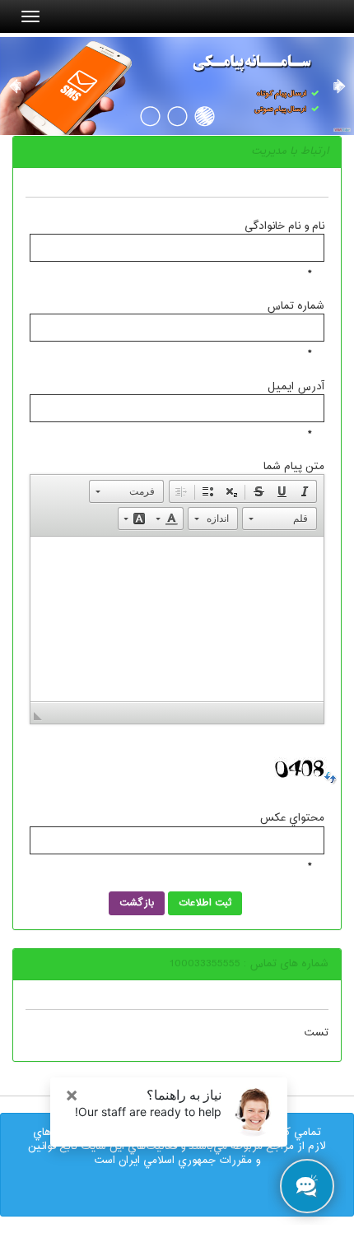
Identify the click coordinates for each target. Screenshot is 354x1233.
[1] (204, 115)
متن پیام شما (293, 466)
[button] (304, 491)
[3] (150, 115)
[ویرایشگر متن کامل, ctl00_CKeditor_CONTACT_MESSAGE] (177, 619)
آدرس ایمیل (296, 386)
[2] (177, 115)
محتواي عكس (291, 818)
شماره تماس (295, 306)
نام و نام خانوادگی (284, 225)
